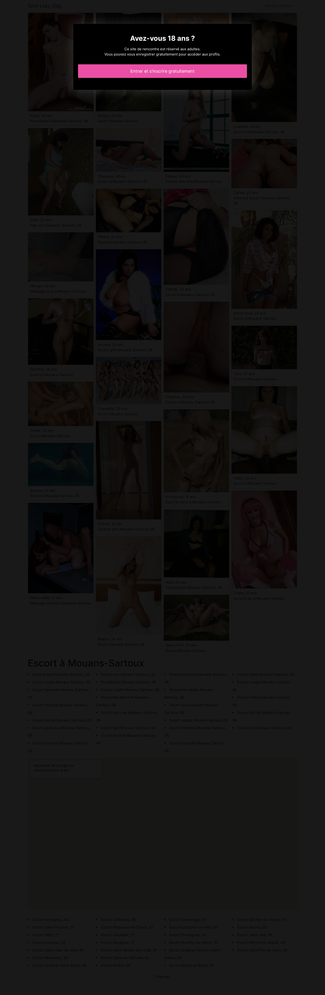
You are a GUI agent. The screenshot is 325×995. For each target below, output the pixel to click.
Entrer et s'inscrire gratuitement (162, 71)
